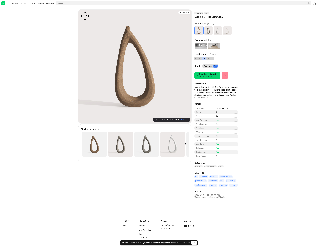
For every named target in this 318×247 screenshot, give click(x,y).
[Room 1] (214, 46)
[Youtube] (185, 226)
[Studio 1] (201, 46)
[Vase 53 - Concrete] (120, 144)
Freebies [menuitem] (50, 3)
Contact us (143, 237)
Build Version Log (145, 230)
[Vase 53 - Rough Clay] (94, 144)
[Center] (204, 58)
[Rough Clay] (199, 30)
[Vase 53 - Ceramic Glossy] (172, 144)
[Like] (225, 75)
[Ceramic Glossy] (218, 30)
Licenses (142, 226)
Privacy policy (166, 228)
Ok (194, 243)
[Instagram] (189, 226)
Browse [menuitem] (32, 3)
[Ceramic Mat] (227, 30)
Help (140, 234)
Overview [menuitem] (15, 3)
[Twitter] (194, 226)
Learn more (185, 243)
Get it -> (184, 119)
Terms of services (167, 225)
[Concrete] (208, 30)
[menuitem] (7, 3)
